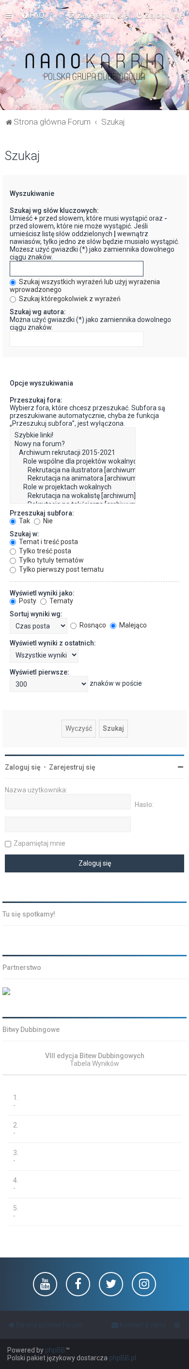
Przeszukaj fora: (36, 400)
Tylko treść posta (44, 551)
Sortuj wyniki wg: (36, 614)
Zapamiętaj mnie (39, 843)
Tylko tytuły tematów (50, 560)
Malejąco (132, 625)
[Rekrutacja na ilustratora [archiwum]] (73, 470)
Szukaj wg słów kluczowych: (54, 210)
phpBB (55, 1350)
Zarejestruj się (72, 767)
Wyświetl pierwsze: (39, 672)
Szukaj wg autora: (38, 312)
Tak (23, 521)
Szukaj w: (24, 534)
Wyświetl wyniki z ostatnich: (53, 643)
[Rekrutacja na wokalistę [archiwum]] (73, 496)
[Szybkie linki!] (73, 435)
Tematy (60, 601)
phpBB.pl (122, 1358)
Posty (26, 601)
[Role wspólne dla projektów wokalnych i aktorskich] (73, 461)
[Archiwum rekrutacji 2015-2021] (73, 453)
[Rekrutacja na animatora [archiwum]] (73, 478)
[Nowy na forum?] (73, 444)
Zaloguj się (23, 767)
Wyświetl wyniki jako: (42, 593)
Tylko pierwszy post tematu (60, 569)
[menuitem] (33, 15)
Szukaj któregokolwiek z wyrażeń (69, 299)
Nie (47, 521)
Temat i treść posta (47, 542)
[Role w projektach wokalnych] (73, 487)
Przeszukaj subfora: (42, 513)
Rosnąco (92, 625)
